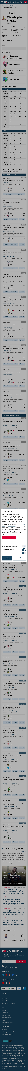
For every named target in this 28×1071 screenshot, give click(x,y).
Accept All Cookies (9, 537)
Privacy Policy (12, 526)
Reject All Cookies (19, 557)
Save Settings (7, 557)
